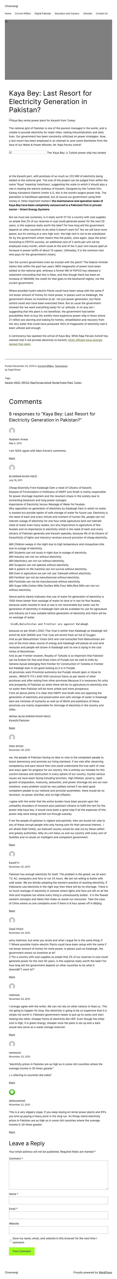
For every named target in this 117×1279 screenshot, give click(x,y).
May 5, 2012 (15, 443)
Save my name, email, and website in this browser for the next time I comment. (55, 1240)
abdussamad (17, 1100)
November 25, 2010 (19, 866)
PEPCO (25, 382)
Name (13, 1194)
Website (14, 1223)
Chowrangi (11, 6)
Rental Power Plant (62, 382)
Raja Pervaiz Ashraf (40, 382)
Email (13, 1208)
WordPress (105, 1272)
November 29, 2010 (19, 749)
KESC (17, 382)
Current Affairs (46, 366)
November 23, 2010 (19, 1056)
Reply (12, 458)
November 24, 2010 (19, 932)
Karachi (9, 382)
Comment (16, 1158)
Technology (61, 366)
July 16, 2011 (15, 480)
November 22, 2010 (19, 1104)
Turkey (78, 382)
